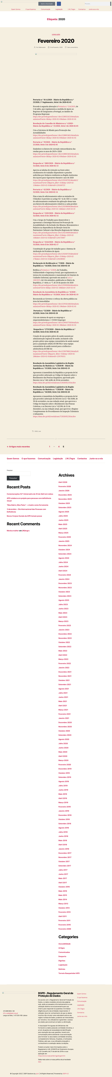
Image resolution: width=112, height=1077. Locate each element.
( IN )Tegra (71, 9)
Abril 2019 (62, 798)
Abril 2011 (62, 916)
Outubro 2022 (64, 642)
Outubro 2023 (64, 592)
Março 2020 (63, 760)
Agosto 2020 (63, 739)
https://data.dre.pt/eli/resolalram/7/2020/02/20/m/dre (54, 416)
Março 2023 (63, 621)
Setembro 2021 (64, 684)
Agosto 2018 (63, 828)
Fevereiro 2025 (64, 537)
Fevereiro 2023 (64, 625)
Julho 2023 (63, 604)
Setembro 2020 (64, 735)
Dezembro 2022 (65, 634)
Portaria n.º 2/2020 (48, 270)
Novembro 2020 (65, 727)
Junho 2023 (63, 609)
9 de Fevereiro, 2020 (56, 47)
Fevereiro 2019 (64, 807)
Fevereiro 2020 (56, 41)
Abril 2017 (62, 883)
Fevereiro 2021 (64, 714)
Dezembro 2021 (64, 672)
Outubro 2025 (64, 503)
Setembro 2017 (64, 866)
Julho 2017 (62, 870)
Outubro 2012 (64, 908)
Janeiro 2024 (63, 579)
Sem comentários (72, 47)
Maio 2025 (62, 524)
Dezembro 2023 (65, 583)
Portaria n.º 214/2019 (66, 106)
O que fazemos (31, 9)
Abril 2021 (62, 706)
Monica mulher (13, 531)
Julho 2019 (62, 786)
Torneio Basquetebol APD (69, 973)
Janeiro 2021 (63, 718)
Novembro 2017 (64, 857)
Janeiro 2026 (63, 491)
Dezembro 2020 (65, 722)
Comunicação (45, 9)
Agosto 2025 (63, 512)
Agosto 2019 (63, 781)
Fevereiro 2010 (64, 925)
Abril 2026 (62, 482)
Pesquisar (10, 470)
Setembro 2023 (64, 596)
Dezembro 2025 (65, 495)
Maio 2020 (62, 752)
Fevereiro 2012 (64, 912)
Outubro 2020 (64, 731)
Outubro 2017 (64, 861)
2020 (36, 431)
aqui (39, 1062)
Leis (39, 431)
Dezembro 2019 (64, 769)
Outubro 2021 (64, 680)
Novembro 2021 (64, 676)
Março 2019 (63, 802)
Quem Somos (15, 9)
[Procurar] (110, 4)
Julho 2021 (62, 693)
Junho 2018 (63, 836)
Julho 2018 (62, 832)
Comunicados (64, 952)
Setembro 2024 (64, 554)
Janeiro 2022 (63, 668)
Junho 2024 (63, 566)
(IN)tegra (25, 531)
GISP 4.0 (66, 1073)
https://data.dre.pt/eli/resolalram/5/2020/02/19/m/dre (54, 383)
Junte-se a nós (94, 9)
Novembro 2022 (65, 638)
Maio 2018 (62, 840)
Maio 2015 (62, 895)
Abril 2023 (62, 617)
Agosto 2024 (63, 558)
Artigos (61, 948)
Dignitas (61, 961)
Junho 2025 (63, 520)
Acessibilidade (64, 944)
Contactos (82, 9)
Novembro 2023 (65, 588)
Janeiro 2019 (63, 811)
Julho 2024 (63, 562)
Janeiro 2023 (63, 630)
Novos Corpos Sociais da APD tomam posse (24, 516)
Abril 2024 (62, 571)
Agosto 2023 (63, 600)
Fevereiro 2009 (64, 929)
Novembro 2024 (65, 545)
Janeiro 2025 (63, 541)
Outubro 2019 (64, 773)
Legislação (59, 9)
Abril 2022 (62, 655)
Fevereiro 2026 (64, 486)
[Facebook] (59, 4)
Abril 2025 (62, 529)
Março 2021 (63, 710)
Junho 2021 (63, 697)
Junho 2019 (63, 790)
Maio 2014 (62, 899)
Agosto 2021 (63, 689)
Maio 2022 (62, 651)
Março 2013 (63, 904)
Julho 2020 (63, 743)
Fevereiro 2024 (64, 575)
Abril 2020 (62, 756)
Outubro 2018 (64, 819)
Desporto (62, 956)
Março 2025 (63, 533)
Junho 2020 (63, 748)
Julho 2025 (63, 516)
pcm (37, 1073)
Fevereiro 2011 (64, 920)
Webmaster (42, 47)
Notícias (61, 969)
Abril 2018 (62, 845)
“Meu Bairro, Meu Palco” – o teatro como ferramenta (27, 505)
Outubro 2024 (64, 550)
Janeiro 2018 (63, 849)
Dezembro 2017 (64, 853)
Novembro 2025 (65, 499)
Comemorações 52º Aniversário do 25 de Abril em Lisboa (30, 494)
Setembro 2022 (64, 647)
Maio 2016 (62, 891)
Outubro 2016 (64, 887)
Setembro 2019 (64, 777)
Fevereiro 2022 (64, 663)
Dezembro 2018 (64, 815)
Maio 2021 (62, 701)
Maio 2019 (62, 794)
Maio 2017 (62, 878)
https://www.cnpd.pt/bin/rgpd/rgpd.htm (51, 1056)
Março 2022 (63, 659)
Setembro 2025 (64, 507)
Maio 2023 (62, 613)
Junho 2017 (63, 874)
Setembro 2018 (64, 824)
